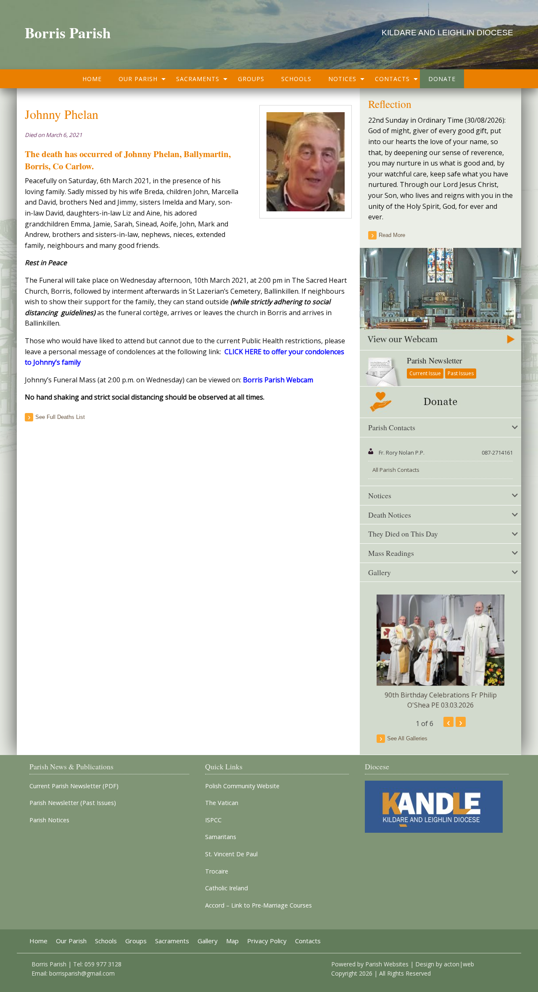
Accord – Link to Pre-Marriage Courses (258, 905)
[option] (440, 652)
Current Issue (425, 373)
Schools (296, 79)
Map (232, 941)
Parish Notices (49, 820)
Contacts (392, 79)
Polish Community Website (242, 786)
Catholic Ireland (226, 888)
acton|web (459, 964)
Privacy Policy (267, 941)
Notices (342, 79)
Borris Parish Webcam (278, 379)
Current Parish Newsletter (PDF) (74, 786)
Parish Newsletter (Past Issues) (72, 803)
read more (392, 235)
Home (92, 79)
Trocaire (216, 871)
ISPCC (213, 820)
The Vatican (221, 803)
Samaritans (220, 837)
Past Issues (461, 373)
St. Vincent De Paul (231, 854)
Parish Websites (387, 964)
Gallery (208, 941)
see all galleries (407, 738)
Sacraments (197, 79)
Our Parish (138, 79)
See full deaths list (60, 417)
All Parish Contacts (395, 470)
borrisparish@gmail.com (82, 973)
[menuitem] (92, 78)
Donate (442, 79)
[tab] (440, 427)
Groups (251, 79)
